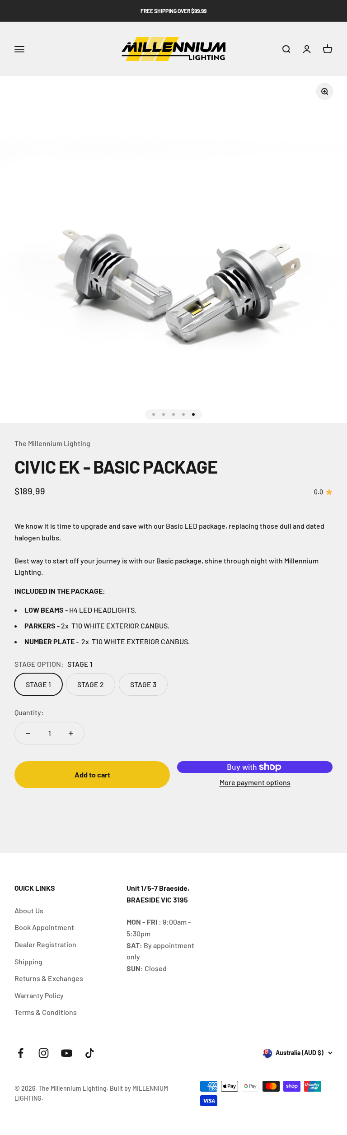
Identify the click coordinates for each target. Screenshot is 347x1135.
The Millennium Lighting (52, 443)
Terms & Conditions (45, 1012)
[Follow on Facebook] (20, 1053)
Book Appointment (44, 927)
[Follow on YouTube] (67, 1053)
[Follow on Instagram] (44, 1053)
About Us (28, 910)
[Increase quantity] (71, 733)
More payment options (255, 782)
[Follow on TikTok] (90, 1053)
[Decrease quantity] (28, 733)
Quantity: (29, 712)
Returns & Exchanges (48, 978)
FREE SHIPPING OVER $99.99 (173, 11)
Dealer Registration (45, 944)
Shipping (28, 961)
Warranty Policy (39, 995)
